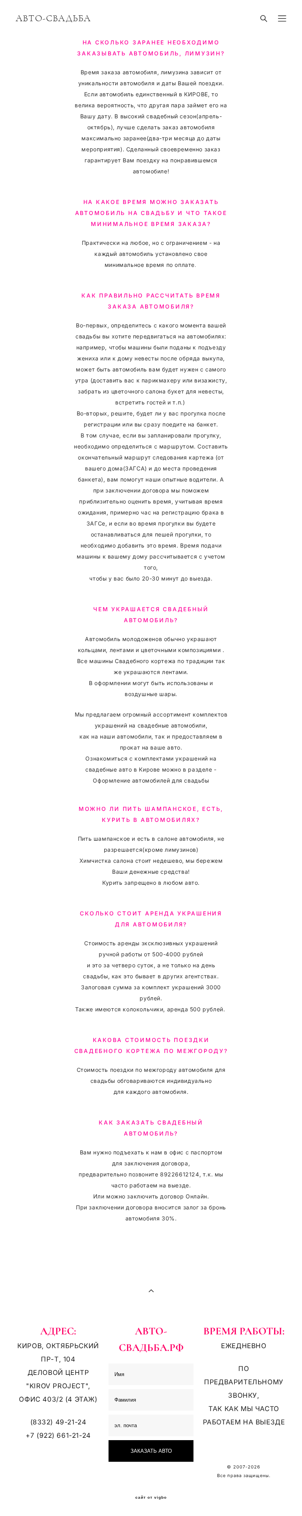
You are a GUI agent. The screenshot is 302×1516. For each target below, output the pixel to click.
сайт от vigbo (151, 1497)
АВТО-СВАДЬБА (53, 18)
